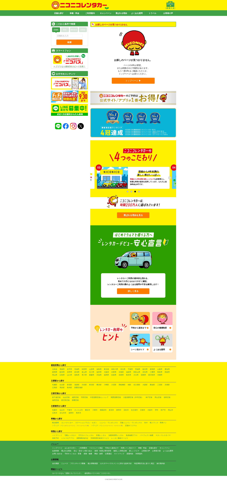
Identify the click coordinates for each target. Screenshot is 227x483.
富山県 (84, 372)
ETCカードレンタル (86, 435)
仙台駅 (62, 385)
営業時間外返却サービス (100, 438)
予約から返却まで (111, 448)
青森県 (62, 369)
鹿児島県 (151, 375)
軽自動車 (55, 423)
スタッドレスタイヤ (163, 435)
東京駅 (91, 385)
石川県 (91, 372)
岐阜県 (62, 372)
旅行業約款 (161, 463)
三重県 (152, 372)
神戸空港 (149, 397)
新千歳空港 (56, 397)
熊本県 (128, 375)
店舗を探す (59, 13)
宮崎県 (143, 375)
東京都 (106, 369)
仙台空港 (66, 397)
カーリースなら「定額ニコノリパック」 (67, 473)
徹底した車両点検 (120, 451)
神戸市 (163, 410)
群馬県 (152, 369)
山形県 (91, 369)
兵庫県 (113, 372)
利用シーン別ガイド (128, 448)
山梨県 (159, 369)
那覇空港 (75, 400)
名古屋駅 (136, 385)
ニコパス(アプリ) (67, 438)
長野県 (69, 372)
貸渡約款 (130, 454)
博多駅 (62, 387)
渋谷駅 (84, 385)
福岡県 (106, 375)
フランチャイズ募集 (77, 463)
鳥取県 (159, 372)
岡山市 (170, 410)
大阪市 (150, 410)
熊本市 (78, 413)
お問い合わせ (57, 454)
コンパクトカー (67, 423)
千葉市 (69, 410)
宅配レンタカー (70, 435)
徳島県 (76, 375)
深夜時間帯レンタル (115, 435)
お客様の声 (168, 13)
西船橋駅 (122, 385)
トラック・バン (70, 425)
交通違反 (108, 454)
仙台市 (62, 410)
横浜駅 (99, 385)
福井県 (99, 372)
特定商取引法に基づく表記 (144, 463)
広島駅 (54, 387)
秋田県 (84, 369)
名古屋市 (134, 410)
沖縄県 (159, 375)
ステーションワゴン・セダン (86, 423)
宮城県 (76, 369)
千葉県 (130, 369)
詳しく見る (133, 291)
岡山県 (54, 375)
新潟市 (111, 410)
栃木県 (145, 369)
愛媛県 (91, 375)
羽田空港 (84, 397)
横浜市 (87, 410)
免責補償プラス (132, 435)
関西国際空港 (116, 397)
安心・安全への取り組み (83, 451)
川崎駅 (106, 385)
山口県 (69, 375)
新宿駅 (69, 385)
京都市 (142, 410)
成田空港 (75, 397)
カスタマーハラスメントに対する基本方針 (116, 463)
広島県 (62, 375)
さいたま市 (78, 410)
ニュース (64, 463)
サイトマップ (119, 454)
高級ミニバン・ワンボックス (131, 423)
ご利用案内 (90, 13)
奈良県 (145, 372)
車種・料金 (74, 13)
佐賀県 (113, 375)
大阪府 (106, 372)
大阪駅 (145, 385)
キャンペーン (105, 13)
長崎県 (121, 375)
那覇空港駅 (78, 387)
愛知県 (167, 369)
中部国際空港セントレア (99, 397)
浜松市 (126, 410)
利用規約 (139, 454)
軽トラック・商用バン (158, 423)
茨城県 (137, 369)
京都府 (121, 372)
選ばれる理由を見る (133, 215)
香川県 (84, 375)
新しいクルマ (134, 451)
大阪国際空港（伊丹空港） (133, 397)
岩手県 (69, 369)
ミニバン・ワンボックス (108, 423)
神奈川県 (114, 369)
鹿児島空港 (65, 400)
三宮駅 (159, 385)
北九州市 (63, 413)
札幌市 (54, 410)
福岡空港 (55, 400)
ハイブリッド (57, 435)
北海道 (54, 369)
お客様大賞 (156, 451)
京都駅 (167, 385)
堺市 (156, 410)
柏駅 (129, 385)
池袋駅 (76, 385)
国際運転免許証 (82, 438)
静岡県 (54, 372)
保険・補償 (88, 454)
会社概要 (55, 463)
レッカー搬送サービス (119, 438)
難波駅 (152, 385)
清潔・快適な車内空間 (102, 451)
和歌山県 (136, 372)
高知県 (99, 375)
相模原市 (103, 410)
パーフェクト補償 (146, 435)
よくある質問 (137, 13)
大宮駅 (113, 385)
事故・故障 (98, 454)
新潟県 (76, 372)
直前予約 (55, 438)
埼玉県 (122, 369)
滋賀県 (128, 372)
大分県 (135, 375)
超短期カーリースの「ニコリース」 (98, 473)
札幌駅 (54, 385)
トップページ (57, 448)
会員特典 (55, 451)
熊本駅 (69, 387)
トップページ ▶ (133, 80)
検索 (69, 42)
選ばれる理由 (121, 13)
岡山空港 (158, 397)
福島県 (99, 369)
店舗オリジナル (131, 425)
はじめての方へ (70, 448)
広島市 (54, 413)
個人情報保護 (93, 463)
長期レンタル (101, 435)
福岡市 (71, 413)
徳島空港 (167, 397)
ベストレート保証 (96, 448)
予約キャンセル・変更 (73, 454)
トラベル (152, 13)
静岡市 (118, 410)
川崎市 (94, 410)
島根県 (167, 372)
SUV (146, 423)
